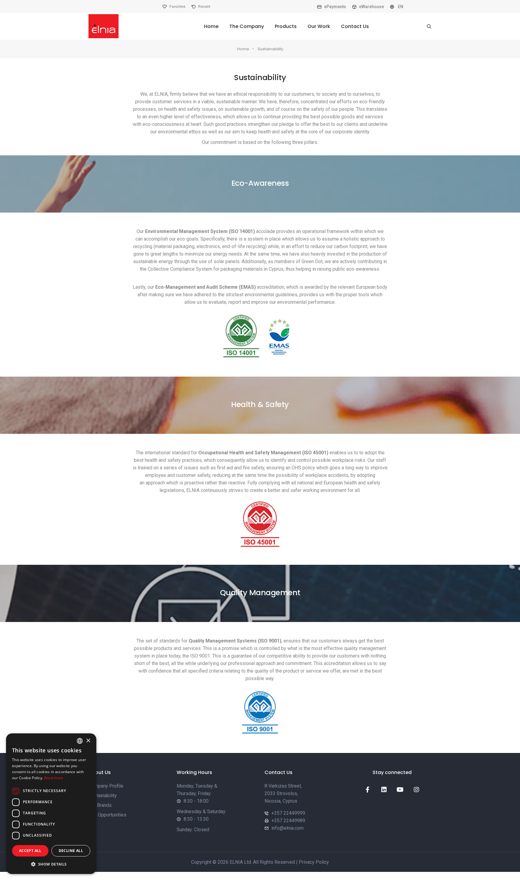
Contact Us (355, 26)
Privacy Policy (314, 862)
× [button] (88, 741)
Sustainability (270, 49)
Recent (203, 6)
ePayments (334, 6)
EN (400, 6)
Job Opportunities (107, 815)
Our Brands (100, 805)
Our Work (319, 26)
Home (211, 26)
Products (286, 26)
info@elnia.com (287, 828)
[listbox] (80, 741)
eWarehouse (371, 6)
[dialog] (51, 803)
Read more (53, 777)
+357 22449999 (288, 813)
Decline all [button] (71, 850)
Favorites (177, 6)
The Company (246, 26)
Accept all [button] (30, 850)
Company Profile (105, 786)
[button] (51, 864)
